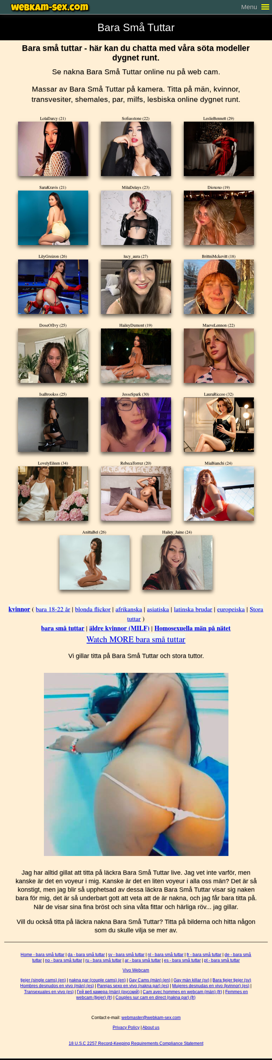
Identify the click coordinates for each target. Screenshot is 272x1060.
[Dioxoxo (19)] (219, 218)
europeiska (231, 609)
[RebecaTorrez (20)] (136, 493)
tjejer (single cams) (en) (43, 980)
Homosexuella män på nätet (192, 628)
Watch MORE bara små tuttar (135, 639)
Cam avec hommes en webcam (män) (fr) (182, 991)
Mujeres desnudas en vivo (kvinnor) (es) (210, 985)
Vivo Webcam (136, 970)
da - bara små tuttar (86, 954)
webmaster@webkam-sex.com (151, 1017)
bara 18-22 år (53, 609)
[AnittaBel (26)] (95, 562)
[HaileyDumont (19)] (136, 355)
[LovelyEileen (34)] (53, 493)
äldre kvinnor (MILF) (119, 628)
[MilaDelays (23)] (136, 218)
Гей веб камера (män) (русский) (108, 991)
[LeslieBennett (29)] (219, 149)
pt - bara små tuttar (222, 960)
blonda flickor (92, 609)
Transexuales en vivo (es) (49, 991)
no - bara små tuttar (63, 960)
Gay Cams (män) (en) (149, 980)
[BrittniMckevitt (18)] (219, 287)
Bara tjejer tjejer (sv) (231, 980)
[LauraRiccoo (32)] (219, 424)
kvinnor (19, 608)
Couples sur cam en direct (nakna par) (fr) (155, 997)
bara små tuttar (62, 628)
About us (150, 1027)
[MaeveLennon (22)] (219, 355)
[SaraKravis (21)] (53, 218)
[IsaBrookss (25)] (53, 424)
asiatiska (158, 609)
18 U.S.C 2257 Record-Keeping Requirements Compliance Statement (136, 1043)
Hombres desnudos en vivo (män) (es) (57, 985)
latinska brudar (193, 609)
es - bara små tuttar (182, 960)
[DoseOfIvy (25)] (53, 355)
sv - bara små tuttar (126, 954)
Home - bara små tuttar (42, 954)
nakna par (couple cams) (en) (97, 980)
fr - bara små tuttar (204, 954)
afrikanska (128, 609)
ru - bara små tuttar (103, 960)
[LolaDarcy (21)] (53, 149)
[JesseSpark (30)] (136, 424)
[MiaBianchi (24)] (219, 493)
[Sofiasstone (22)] (136, 149)
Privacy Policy (126, 1027)
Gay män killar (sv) (191, 980)
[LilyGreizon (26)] (53, 287)
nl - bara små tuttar (165, 954)
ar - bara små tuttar (143, 960)
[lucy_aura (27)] (136, 287)
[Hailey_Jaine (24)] (177, 562)
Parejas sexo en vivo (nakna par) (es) (133, 985)
